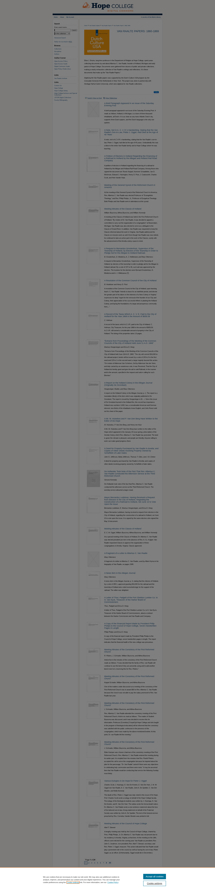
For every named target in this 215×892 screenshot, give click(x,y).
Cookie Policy (112, 882)
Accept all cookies (154, 876)
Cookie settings (73, 882)
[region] (107, 879)
